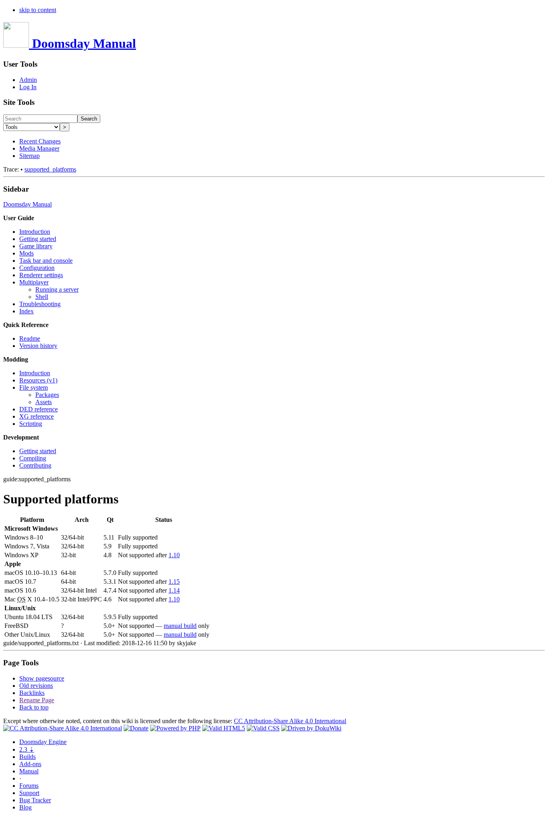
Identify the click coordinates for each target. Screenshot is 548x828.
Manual (29, 771)
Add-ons (30, 764)
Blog (25, 807)
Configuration (37, 267)
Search (89, 119)
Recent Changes (40, 141)
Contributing (35, 465)
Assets (43, 402)
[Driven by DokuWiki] (311, 728)
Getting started (37, 238)
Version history (38, 345)
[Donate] (136, 728)
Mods (26, 253)
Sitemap (29, 155)
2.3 (26, 749)
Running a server (57, 289)
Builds (27, 756)
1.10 (174, 555)
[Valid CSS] (263, 728)
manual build (180, 625)
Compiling (32, 458)
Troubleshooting (40, 304)
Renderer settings (41, 275)
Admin (28, 79)
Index (26, 311)
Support (29, 792)
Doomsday (43, 741)
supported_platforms (50, 169)
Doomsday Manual (27, 204)
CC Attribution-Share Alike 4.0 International (290, 721)
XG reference (36, 416)
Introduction (34, 231)
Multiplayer (34, 282)
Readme (29, 338)
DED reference (38, 409)
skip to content (37, 9)
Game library (36, 246)
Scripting (30, 423)
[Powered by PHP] (175, 728)
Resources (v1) (38, 380)
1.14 (174, 590)
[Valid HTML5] (223, 728)
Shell (41, 296)
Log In (28, 87)
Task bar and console (46, 260)
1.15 (174, 581)
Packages (47, 394)
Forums (29, 785)
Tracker (35, 800)
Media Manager (39, 148)
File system (33, 387)
